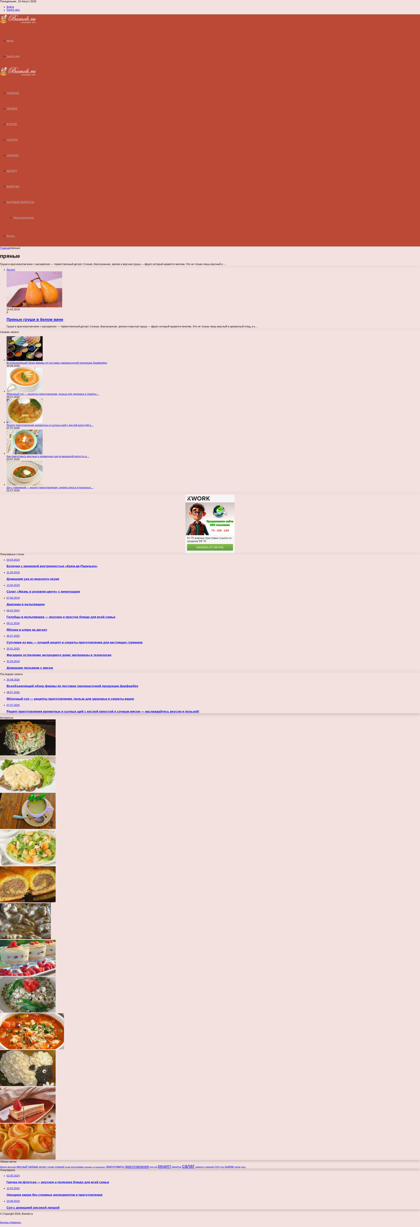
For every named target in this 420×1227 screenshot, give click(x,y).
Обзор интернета (23, 217)
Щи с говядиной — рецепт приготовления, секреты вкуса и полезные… (50, 487)
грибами (33, 1166)
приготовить (115, 1166)
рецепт (164, 1166)
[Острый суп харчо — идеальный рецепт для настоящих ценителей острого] (32, 1048)
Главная (5, 248)
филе (243, 1167)
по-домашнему (99, 1167)
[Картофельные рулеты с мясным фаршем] (28, 901)
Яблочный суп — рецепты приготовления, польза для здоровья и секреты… (53, 394)
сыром (229, 1166)
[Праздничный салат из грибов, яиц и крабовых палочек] (28, 1011)
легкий (67, 1167)
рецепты (176, 1166)
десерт (43, 1166)
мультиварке (77, 1167)
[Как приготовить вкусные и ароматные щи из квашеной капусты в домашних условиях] (25, 453)
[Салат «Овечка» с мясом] (28, 1085)
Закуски (13, 155)
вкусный (22, 1166)
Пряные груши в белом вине (35, 319)
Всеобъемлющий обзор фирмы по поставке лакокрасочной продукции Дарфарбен (57, 362)
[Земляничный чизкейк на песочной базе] (28, 1122)
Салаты (12, 139)
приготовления (137, 1166)
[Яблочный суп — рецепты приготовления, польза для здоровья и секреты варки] (25, 391)
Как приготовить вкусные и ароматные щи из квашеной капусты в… (48, 456)
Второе (12, 124)
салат (188, 1166)
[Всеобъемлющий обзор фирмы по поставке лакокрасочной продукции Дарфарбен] (25, 360)
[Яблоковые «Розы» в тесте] (28, 1158)
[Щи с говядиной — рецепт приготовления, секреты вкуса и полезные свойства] (25, 484)
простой (153, 1167)
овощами (88, 1167)
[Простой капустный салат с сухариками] (28, 864)
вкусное (12, 1167)
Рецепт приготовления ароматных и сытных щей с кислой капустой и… (50, 425)
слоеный (209, 1167)
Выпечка (13, 186)
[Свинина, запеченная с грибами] (28, 791)
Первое (12, 108)
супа (222, 1167)
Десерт (12, 171)
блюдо (3, 1167)
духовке (50, 1167)
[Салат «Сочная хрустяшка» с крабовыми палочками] (28, 754)
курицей (59, 1166)
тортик (237, 1167)
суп (217, 1166)
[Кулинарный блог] (18, 22)
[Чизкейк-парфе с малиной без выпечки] (28, 975)
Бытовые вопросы (20, 202)
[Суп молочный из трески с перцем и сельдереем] (28, 828)
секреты (199, 1166)
